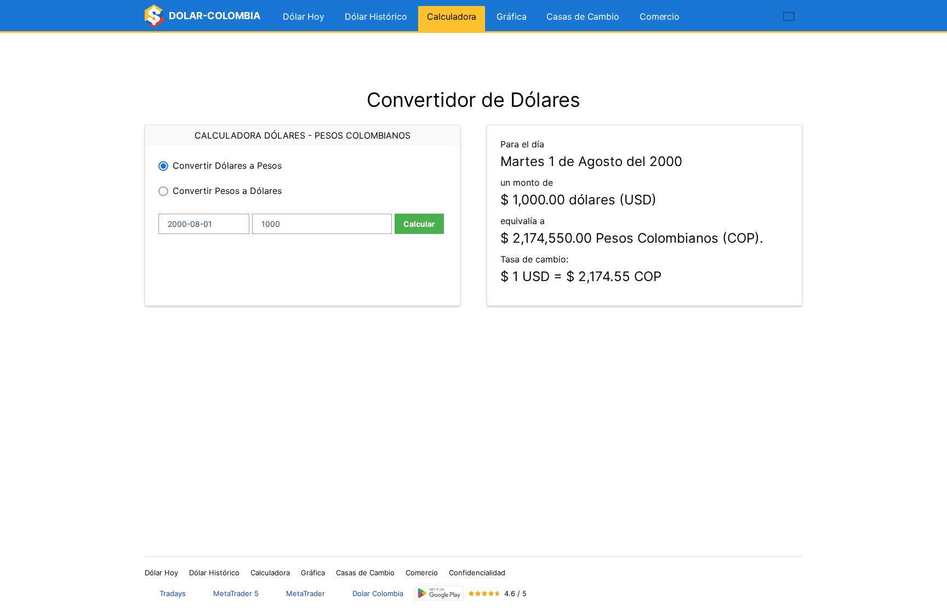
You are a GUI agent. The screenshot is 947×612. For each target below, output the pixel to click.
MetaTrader (305, 593)
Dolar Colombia (377, 593)
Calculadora (451, 16)
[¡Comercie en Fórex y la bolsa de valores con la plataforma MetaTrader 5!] (757, 16)
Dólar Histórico (376, 16)
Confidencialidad (477, 572)
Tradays (172, 593)
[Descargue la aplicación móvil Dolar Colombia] (439, 593)
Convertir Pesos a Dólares (227, 190)
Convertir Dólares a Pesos (227, 165)
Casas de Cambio (582, 16)
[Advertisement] (473, 60)
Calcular (419, 223)
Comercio (660, 16)
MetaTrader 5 (236, 593)
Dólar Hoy (303, 16)
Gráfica (511, 16)
